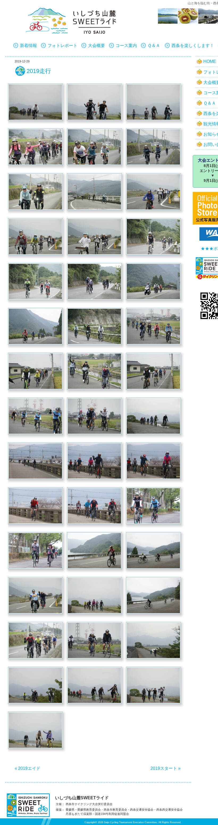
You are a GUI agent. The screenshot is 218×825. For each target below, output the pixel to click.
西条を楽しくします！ (192, 45)
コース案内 (126, 45)
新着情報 (28, 45)
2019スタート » (165, 768)
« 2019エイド (27, 768)
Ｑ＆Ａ (154, 45)
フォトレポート (62, 45)
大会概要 (96, 45)
